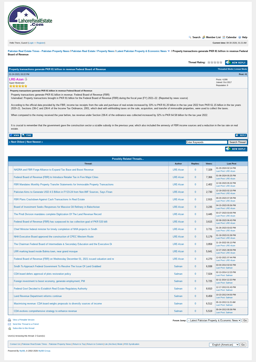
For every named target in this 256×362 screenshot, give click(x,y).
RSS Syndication (131, 344)
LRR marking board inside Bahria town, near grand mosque (46, 251)
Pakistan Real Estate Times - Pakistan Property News (39, 51)
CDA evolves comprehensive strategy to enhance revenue (45, 311)
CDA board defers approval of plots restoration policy (42, 273)
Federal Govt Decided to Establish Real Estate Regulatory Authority (50, 288)
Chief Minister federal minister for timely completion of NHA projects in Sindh (55, 229)
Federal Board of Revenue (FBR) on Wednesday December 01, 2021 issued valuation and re (64, 258)
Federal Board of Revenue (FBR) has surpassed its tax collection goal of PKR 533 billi (60, 221)
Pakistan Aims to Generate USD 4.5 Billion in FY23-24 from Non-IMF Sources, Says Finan (63, 192)
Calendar (231, 37)
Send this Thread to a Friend (26, 324)
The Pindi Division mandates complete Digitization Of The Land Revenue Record (57, 214)
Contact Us (15, 344)
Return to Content (95, 344)
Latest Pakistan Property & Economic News (141, 51)
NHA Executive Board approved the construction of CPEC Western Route (54, 236)
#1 (246, 74)
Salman (178, 266)
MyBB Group (44, 351)
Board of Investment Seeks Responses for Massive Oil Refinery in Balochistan (57, 206)
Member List (213, 37)
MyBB (22, 351)
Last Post (220, 171)
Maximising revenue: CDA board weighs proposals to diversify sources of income (58, 303)
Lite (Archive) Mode (113, 344)
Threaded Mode (225, 69)
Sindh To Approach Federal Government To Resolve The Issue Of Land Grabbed (57, 266)
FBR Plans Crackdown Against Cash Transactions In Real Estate (49, 199)
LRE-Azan (178, 169)
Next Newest (34, 141)
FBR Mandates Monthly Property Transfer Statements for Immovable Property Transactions (64, 184)
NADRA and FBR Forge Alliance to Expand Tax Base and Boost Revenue (54, 169)
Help (244, 37)
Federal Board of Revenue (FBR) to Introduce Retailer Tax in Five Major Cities (56, 177)
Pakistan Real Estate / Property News (92, 51)
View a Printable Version (23, 320)
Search (196, 37)
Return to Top (79, 344)
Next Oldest (17, 141)
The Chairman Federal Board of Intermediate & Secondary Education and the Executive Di (63, 244)
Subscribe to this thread (23, 328)
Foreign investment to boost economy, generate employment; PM (49, 281)
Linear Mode (241, 69)
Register (40, 43)
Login (31, 43)
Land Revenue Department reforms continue (38, 296)
